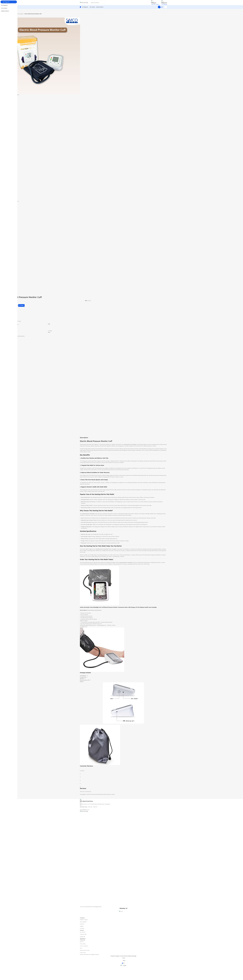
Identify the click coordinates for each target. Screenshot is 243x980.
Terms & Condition (84, 946)
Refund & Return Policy (84, 950)
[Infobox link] (123, 800)
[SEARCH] (104, 2)
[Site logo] (84, 2)
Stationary (82, 924)
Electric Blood (83, 610)
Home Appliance (83, 921)
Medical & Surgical (19, 13)
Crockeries (82, 928)
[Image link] (123, 858)
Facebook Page (83, 934)
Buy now (21, 305)
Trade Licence (83, 952)
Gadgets (81, 926)
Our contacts (82, 932)
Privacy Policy (83, 943)
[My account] (166, 7)
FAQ (81, 948)
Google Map (82, 936)
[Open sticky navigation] (80, 7)
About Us (82, 941)
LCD (81, 620)
